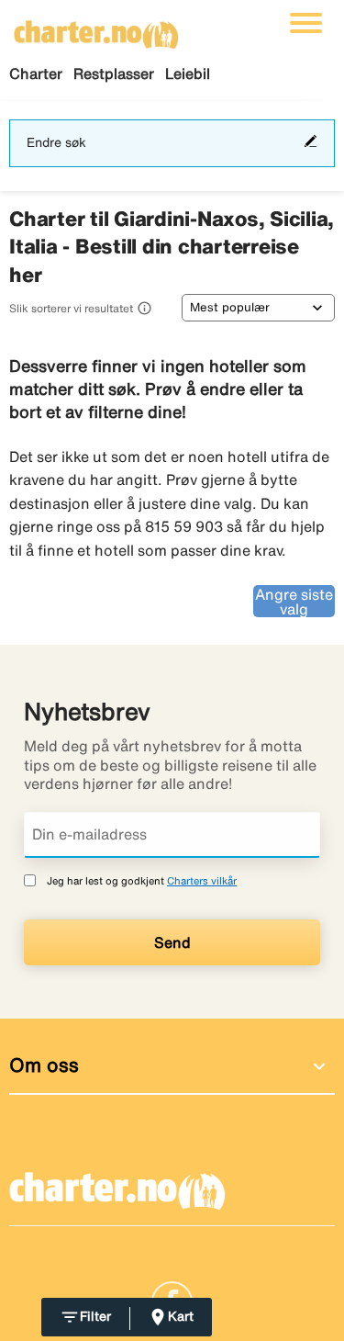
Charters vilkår (202, 880)
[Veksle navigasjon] (306, 23)
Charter (35, 73)
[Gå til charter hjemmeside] (96, 28)
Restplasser (113, 73)
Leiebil (187, 73)
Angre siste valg (294, 601)
